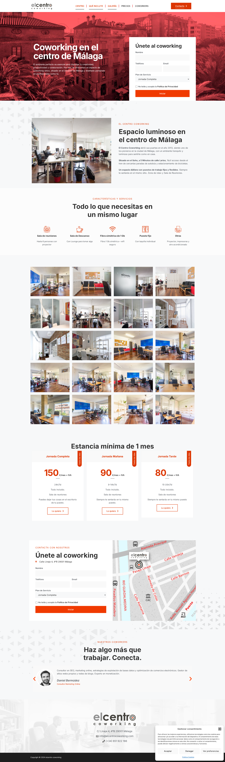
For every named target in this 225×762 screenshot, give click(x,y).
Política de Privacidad (167, 86)
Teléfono (139, 63)
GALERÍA (112, 6)
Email (165, 63)
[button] (219, 729)
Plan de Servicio (143, 74)
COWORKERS (141, 6)
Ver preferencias (211, 751)
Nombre (139, 52)
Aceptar (168, 751)
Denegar (189, 751)
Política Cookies (188, 757)
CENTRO (80, 6)
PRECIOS (125, 6)
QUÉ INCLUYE (96, 6)
